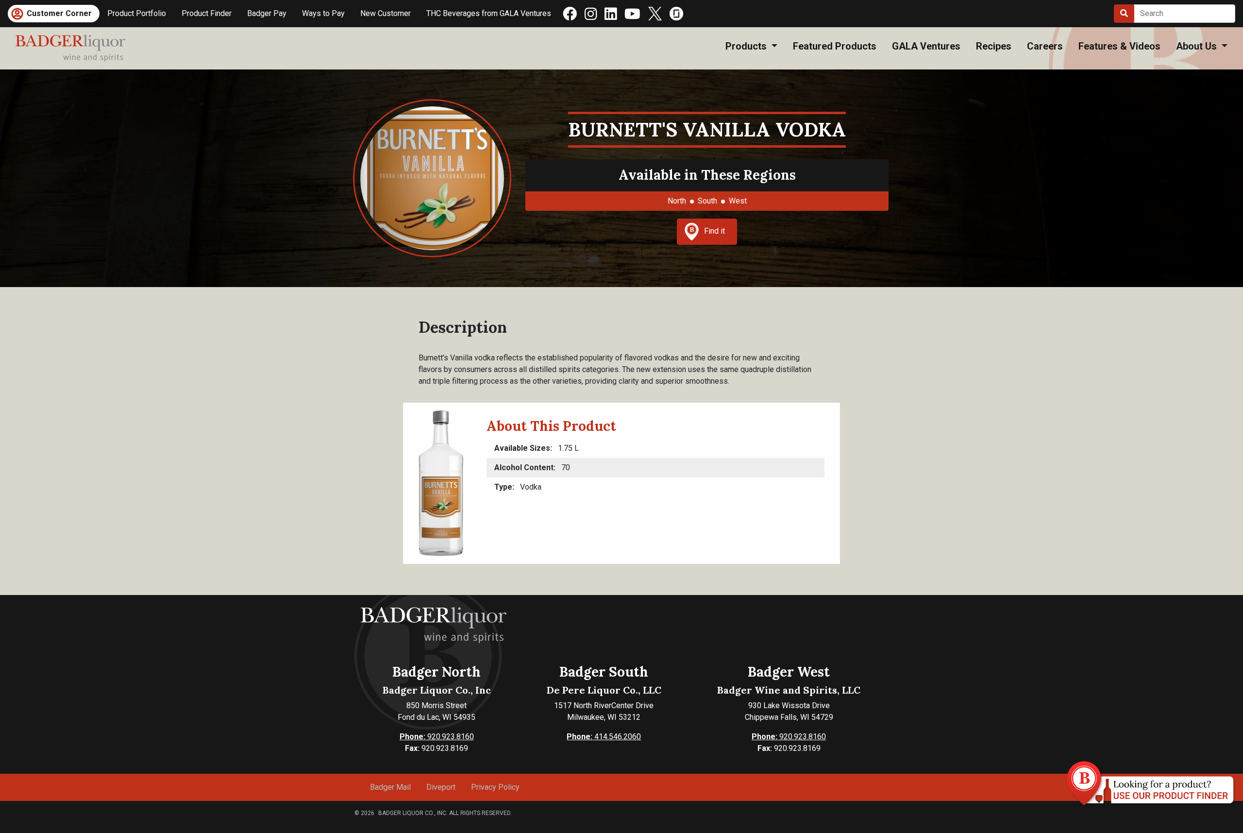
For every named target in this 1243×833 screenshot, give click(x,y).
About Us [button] (1197, 46)
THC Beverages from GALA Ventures (488, 13)
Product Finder (207, 13)
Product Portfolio (136, 13)
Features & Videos (1119, 46)
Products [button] (747, 46)
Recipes (993, 46)
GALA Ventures (926, 46)
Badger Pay (266, 13)
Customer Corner (59, 13)
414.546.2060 (604, 736)
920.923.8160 (437, 736)
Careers (1045, 46)
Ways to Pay (323, 13)
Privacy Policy (495, 787)
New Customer (385, 13)
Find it (714, 231)
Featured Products (834, 46)
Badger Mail (390, 787)
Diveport (440, 787)
